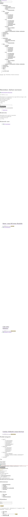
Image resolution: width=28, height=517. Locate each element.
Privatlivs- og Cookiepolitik (8, 488)
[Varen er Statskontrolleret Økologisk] (6, 92)
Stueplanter (10, 18)
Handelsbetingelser (6, 484)
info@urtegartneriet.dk (5, 475)
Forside (1, 74)
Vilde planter (2, 462)
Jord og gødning (11, 27)
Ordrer (4, 495)
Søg (3, 512)
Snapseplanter (3, 463)
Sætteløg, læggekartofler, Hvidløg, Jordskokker (15, 31)
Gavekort (10, 30)
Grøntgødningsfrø (11, 24)
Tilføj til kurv (3, 106)
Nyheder (7, 12)
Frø (6, 19)
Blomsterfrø (10, 25)
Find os (4, 34)
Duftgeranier (10, 17)
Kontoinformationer (7, 496)
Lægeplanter (10, 16)
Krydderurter (10, 14)
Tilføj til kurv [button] (13, 331)
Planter (6, 8)
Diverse (6, 26)
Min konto (5, 494)
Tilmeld (2, 505)
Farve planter (2, 461)
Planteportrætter (11, 10)
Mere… (4, 35)
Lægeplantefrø (11, 21)
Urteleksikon (5, 5)
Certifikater (5, 486)
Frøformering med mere (10, 7)
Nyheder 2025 (6, 33)
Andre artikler (8, 6)
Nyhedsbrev (5, 32)
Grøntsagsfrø (10, 23)
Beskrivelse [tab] (5, 110)
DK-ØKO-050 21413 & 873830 (6, 479)
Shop (4, 11)
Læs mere (12, 226)
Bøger (9, 28)
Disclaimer (5, 489)
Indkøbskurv (6, 515)
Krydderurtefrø (11, 20)
